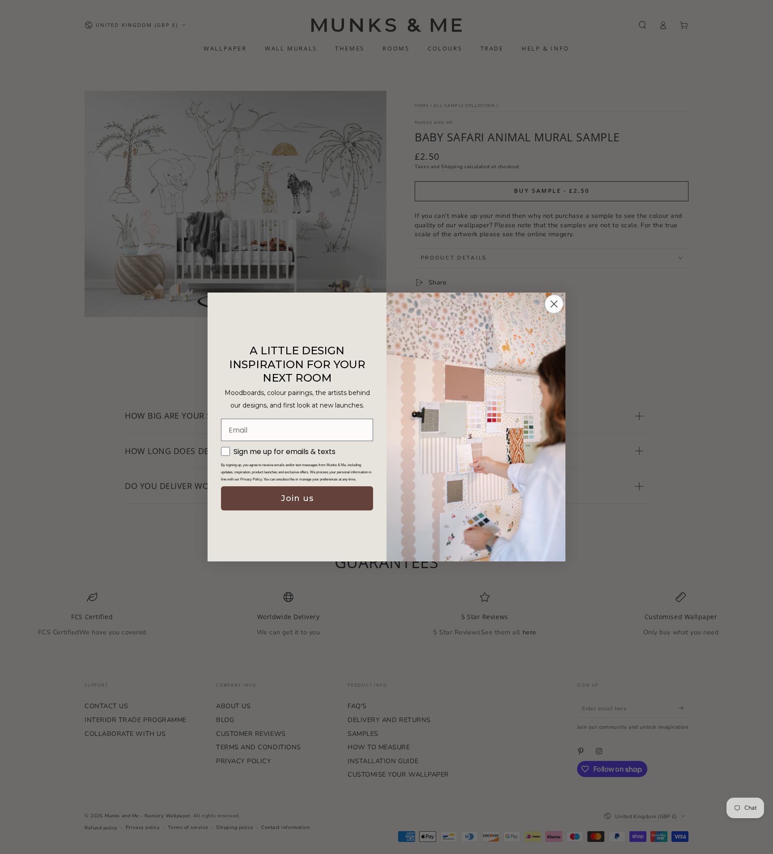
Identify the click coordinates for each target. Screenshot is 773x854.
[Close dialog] (554, 304)
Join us (297, 498)
